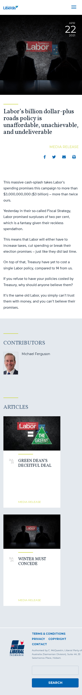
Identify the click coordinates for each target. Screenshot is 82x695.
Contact (39, 644)
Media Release (64, 147)
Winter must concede (32, 561)
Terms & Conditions (48, 633)
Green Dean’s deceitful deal (34, 463)
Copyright (57, 639)
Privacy (38, 639)
